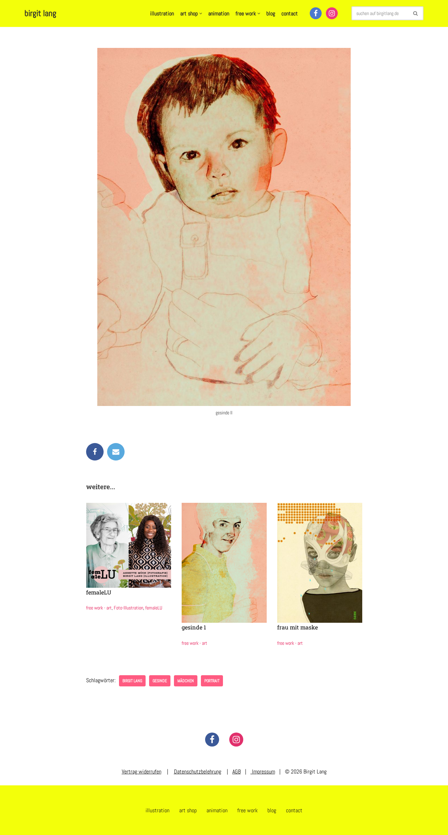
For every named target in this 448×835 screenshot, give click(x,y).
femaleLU (98, 592)
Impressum (263, 771)
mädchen (185, 681)
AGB (236, 771)
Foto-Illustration (128, 608)
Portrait (211, 681)
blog (270, 13)
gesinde (160, 681)
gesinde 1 (194, 627)
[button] (201, 13)
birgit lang (132, 681)
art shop (188, 810)
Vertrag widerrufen (141, 771)
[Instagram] (332, 13)
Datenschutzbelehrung (197, 771)
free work (247, 810)
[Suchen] (416, 13)
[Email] (116, 452)
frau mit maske (297, 627)
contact (289, 13)
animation (218, 13)
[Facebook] (316, 13)
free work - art (99, 608)
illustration (162, 13)
